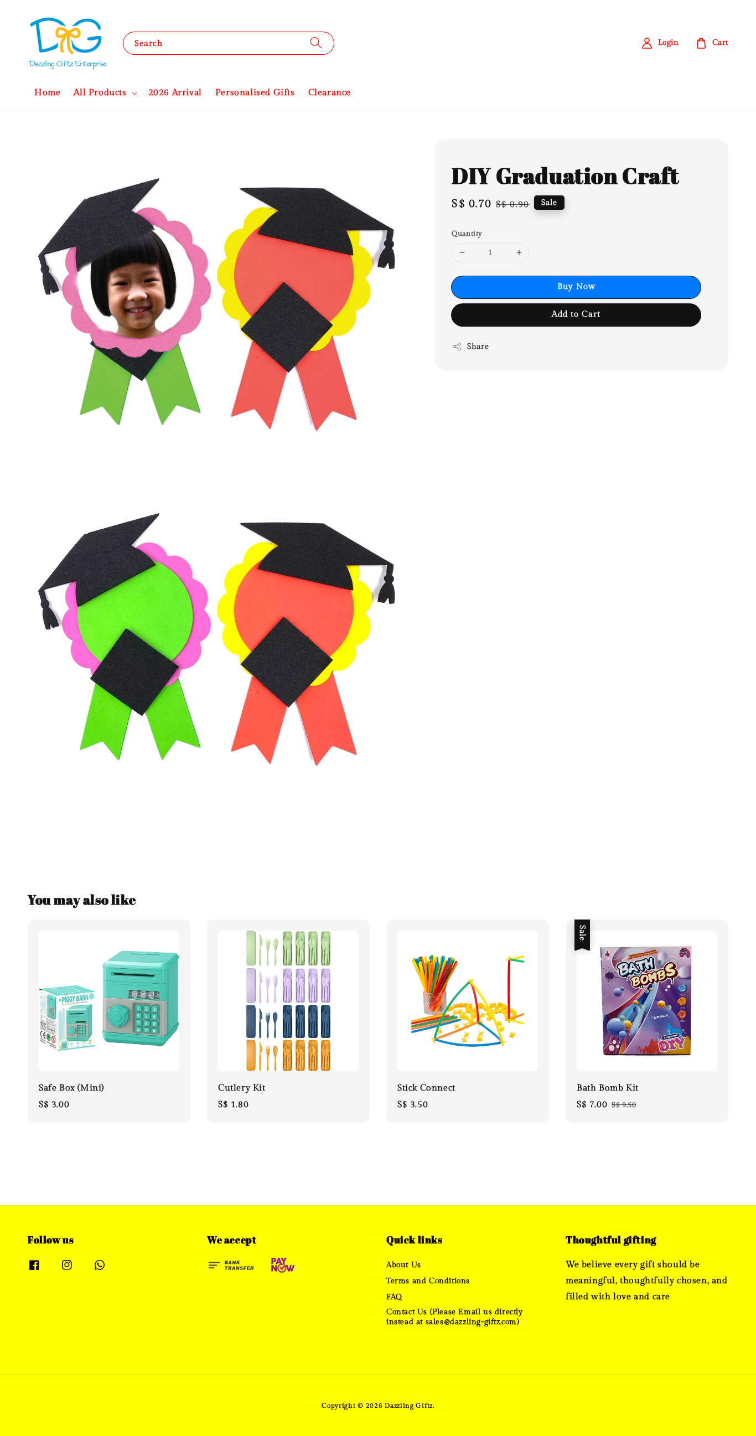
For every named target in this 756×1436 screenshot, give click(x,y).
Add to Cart (576, 314)
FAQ (394, 1297)
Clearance (329, 92)
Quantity (467, 233)
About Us (403, 1265)
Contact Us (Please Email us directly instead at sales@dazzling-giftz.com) (454, 1317)
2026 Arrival (175, 92)
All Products (100, 92)
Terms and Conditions (428, 1281)
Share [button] (478, 346)
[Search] (316, 43)
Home (47, 92)
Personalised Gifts (255, 92)
